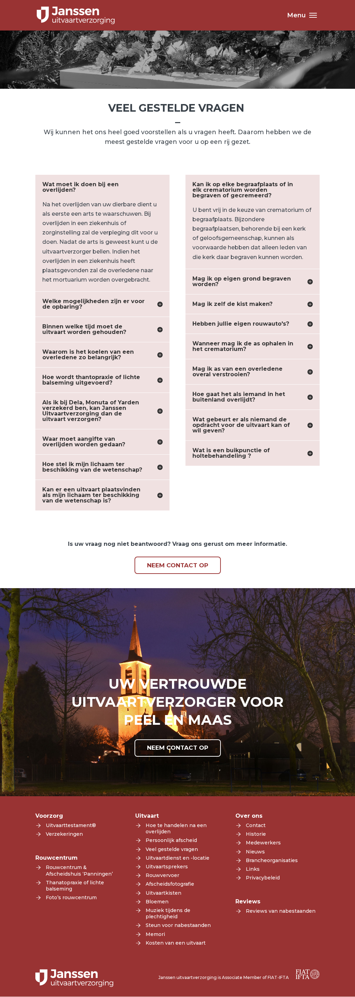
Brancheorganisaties (272, 860)
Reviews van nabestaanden (280, 911)
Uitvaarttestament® (71, 825)
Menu (296, 16)
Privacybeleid (263, 878)
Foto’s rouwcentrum (71, 897)
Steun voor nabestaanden (178, 925)
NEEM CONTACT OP (177, 565)
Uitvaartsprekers (167, 866)
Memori (155, 934)
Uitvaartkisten (163, 893)
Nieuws (255, 852)
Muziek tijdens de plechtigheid (168, 913)
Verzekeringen (64, 834)
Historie (256, 834)
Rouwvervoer (162, 875)
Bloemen (157, 902)
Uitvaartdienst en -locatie (177, 858)
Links (253, 869)
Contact (256, 825)
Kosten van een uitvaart (176, 943)
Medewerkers (263, 843)
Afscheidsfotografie (170, 884)
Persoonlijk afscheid (171, 840)
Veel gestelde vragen (172, 849)
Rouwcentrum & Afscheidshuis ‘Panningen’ (79, 870)
